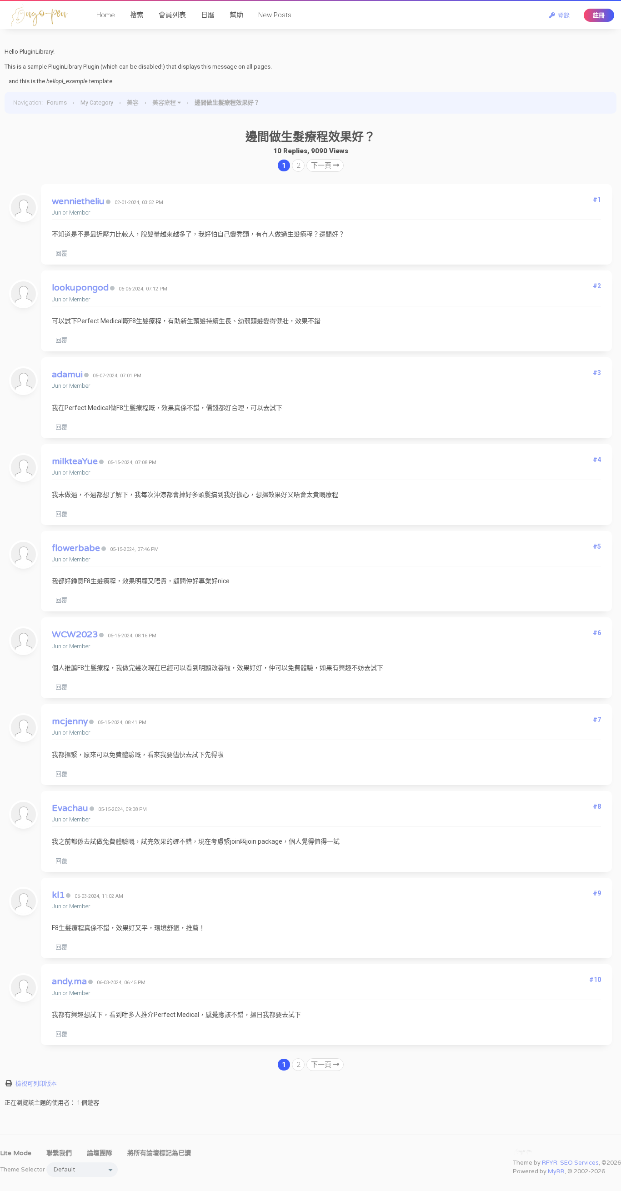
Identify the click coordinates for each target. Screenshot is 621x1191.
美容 (133, 102)
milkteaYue (75, 461)
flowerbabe (76, 548)
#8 (597, 806)
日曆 (208, 15)
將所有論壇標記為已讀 (159, 1153)
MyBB (556, 1171)
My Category (96, 102)
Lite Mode (15, 1153)
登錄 (562, 15)
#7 (597, 719)
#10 (595, 979)
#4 (597, 459)
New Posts (274, 15)
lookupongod (80, 287)
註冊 (599, 15)
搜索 (137, 15)
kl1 (58, 895)
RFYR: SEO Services (570, 1162)
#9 (597, 893)
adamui (67, 374)
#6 (597, 632)
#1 (597, 199)
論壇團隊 (99, 1153)
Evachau (70, 808)
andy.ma (69, 981)
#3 (597, 372)
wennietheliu (78, 201)
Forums (57, 102)
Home (105, 15)
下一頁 (322, 165)
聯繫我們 (59, 1153)
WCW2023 (75, 634)
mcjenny (70, 721)
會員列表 (172, 15)
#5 (597, 546)
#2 (597, 286)
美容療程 (164, 102)
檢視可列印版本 (36, 1083)
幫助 (236, 15)
